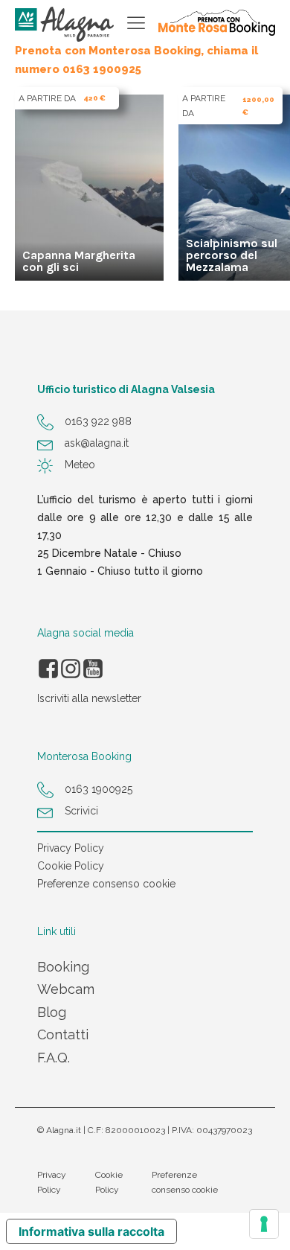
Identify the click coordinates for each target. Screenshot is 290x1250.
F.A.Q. (53, 1057)
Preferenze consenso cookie (106, 884)
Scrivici (81, 811)
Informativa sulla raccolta (91, 1231)
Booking (63, 967)
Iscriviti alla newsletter (89, 698)
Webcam (65, 989)
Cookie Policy (70, 866)
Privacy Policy (70, 848)
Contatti (62, 1034)
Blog (51, 1012)
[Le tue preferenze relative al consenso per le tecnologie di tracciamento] (264, 1224)
